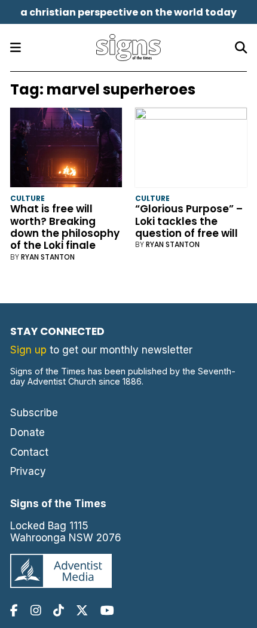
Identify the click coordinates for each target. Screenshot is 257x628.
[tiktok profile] (58, 610)
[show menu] (15, 48)
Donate (27, 432)
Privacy (28, 471)
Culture (27, 198)
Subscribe (34, 413)
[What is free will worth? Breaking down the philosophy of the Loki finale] (66, 150)
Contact (29, 452)
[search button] (241, 48)
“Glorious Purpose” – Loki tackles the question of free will (189, 221)
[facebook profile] (14, 610)
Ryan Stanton (48, 257)
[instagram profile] (35, 610)
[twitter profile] (82, 610)
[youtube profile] (107, 610)
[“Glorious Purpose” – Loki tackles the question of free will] (191, 150)
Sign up (28, 350)
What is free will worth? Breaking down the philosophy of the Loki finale (65, 227)
